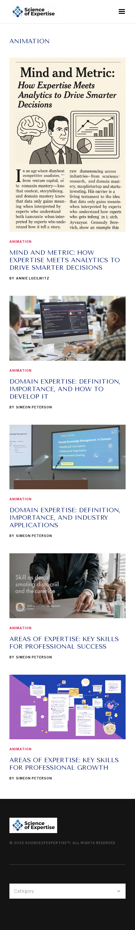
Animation (20, 241)
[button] (121, 11)
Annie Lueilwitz (32, 278)
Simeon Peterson (34, 407)
